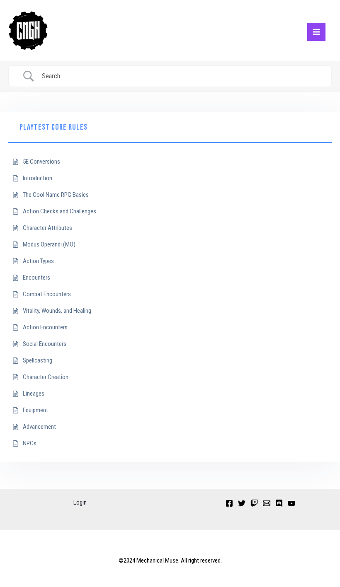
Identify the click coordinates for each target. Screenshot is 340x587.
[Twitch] (254, 503)
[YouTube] (291, 503)
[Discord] (279, 503)
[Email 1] (266, 503)
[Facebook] (229, 503)
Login (80, 502)
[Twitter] (241, 503)
